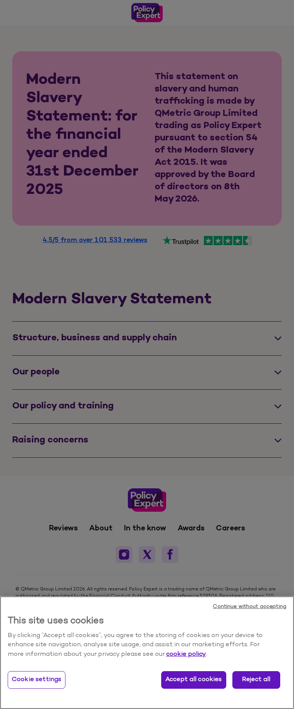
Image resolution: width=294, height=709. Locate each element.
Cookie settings (36, 679)
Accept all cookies (193, 679)
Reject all (256, 679)
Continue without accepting (249, 607)
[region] (147, 652)
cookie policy (186, 654)
